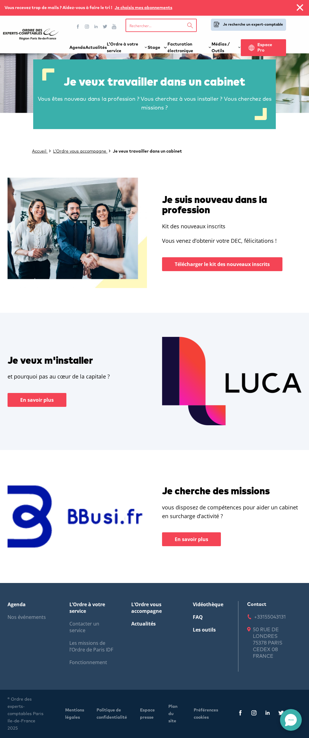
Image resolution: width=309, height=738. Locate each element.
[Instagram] (87, 27)
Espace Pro (264, 47)
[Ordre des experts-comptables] (31, 34)
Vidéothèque (208, 604)
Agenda (77, 48)
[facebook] (240, 714)
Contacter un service (84, 627)
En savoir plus (37, 400)
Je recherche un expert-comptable (253, 25)
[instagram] (254, 714)
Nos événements (27, 617)
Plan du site (172, 714)
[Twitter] (105, 27)
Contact (256, 604)
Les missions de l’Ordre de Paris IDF (91, 646)
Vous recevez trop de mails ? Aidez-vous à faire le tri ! (59, 8)
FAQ (198, 617)
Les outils (204, 629)
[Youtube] (114, 27)
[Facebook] (78, 27)
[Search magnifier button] (190, 25)
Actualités (96, 48)
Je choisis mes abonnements (143, 8)
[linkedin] (267, 714)
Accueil (40, 151)
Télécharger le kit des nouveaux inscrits (222, 264)
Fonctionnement (88, 662)
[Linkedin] (96, 27)
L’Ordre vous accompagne (80, 151)
